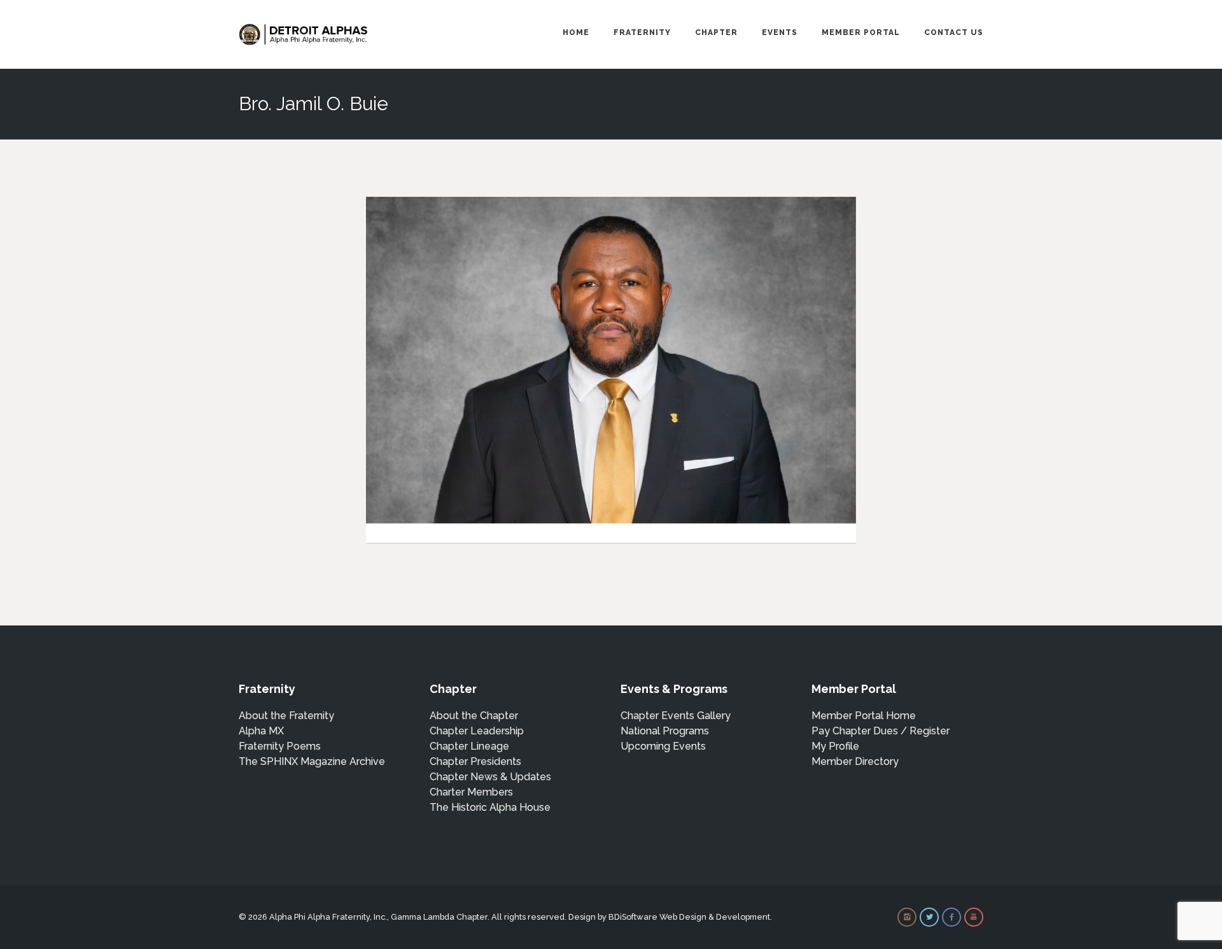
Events (779, 32)
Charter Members (471, 792)
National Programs (665, 731)
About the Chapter (474, 716)
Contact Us (953, 32)
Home (576, 32)
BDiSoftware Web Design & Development (689, 917)
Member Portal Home (863, 716)
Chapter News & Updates (490, 777)
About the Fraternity (286, 716)
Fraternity (642, 32)
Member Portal (861, 32)
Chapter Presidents (475, 761)
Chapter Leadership (477, 731)
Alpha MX (261, 731)
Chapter (716, 32)
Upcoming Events (663, 746)
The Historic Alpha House (490, 807)
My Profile (835, 746)
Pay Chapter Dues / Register (880, 731)
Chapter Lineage (469, 746)
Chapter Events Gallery (676, 716)
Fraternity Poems (280, 746)
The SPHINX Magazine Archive (312, 761)
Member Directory (855, 761)
